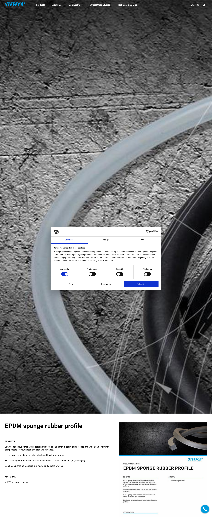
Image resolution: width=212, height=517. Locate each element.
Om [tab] (142, 240)
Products (40, 4)
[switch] (92, 274)
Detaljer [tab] (106, 240)
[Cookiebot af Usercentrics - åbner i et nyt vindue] (148, 232)
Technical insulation (128, 4)
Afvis (71, 284)
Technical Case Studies (98, 4)
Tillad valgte (106, 284)
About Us (56, 4)
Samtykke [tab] (69, 240)
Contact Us (74, 4)
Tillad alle (141, 284)
